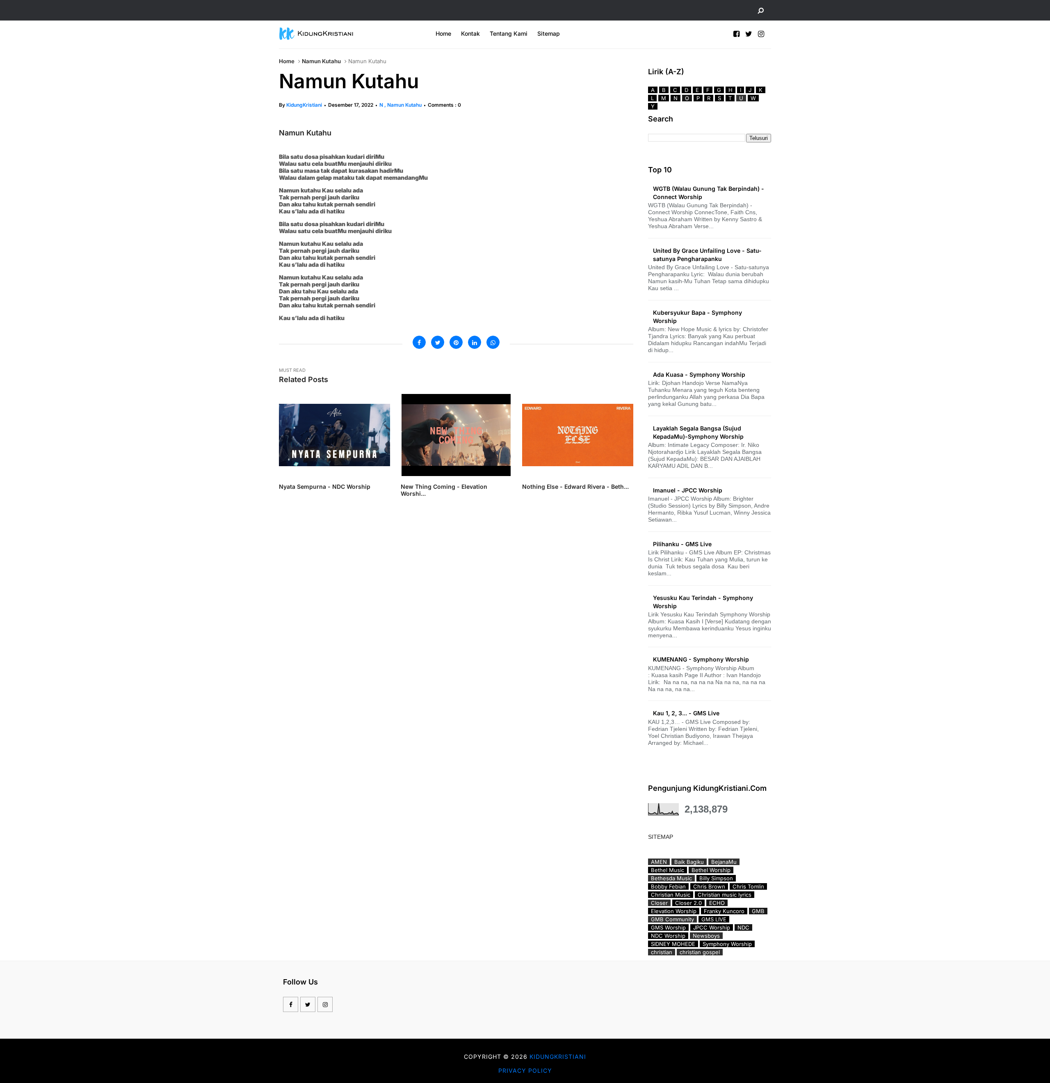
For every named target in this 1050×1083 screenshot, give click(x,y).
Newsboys (706, 935)
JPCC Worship (711, 927)
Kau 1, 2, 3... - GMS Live (686, 713)
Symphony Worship (727, 944)
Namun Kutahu (321, 61)
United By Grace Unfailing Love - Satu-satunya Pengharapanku (707, 254)
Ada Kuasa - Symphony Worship (699, 374)
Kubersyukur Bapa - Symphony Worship (697, 316)
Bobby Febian (668, 886)
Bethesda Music (671, 878)
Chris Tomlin (748, 886)
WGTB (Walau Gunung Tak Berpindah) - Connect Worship (708, 192)
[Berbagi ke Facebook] (419, 342)
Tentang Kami (508, 33)
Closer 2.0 (688, 903)
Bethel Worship (711, 870)
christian (661, 952)
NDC (743, 927)
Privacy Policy (525, 1070)
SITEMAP (660, 836)
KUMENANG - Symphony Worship (701, 659)
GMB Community (672, 919)
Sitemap (548, 33)
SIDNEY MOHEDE (673, 944)
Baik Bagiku (689, 862)
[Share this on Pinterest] (456, 342)
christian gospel (700, 952)
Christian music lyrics (724, 894)
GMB (758, 911)
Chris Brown (709, 886)
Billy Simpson (716, 878)
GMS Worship (668, 927)
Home (443, 33)
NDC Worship (668, 935)
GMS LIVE (713, 919)
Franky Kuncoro (724, 911)
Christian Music (670, 894)
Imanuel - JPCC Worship (687, 490)
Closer (659, 903)
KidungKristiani (304, 105)
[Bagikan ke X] (437, 342)
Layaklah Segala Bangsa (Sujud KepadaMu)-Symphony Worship (698, 432)
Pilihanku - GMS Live (682, 543)
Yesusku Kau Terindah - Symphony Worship (703, 601)
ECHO (717, 903)
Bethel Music (667, 870)
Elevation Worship (673, 911)
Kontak (470, 33)
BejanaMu (724, 862)
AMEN (659, 862)
